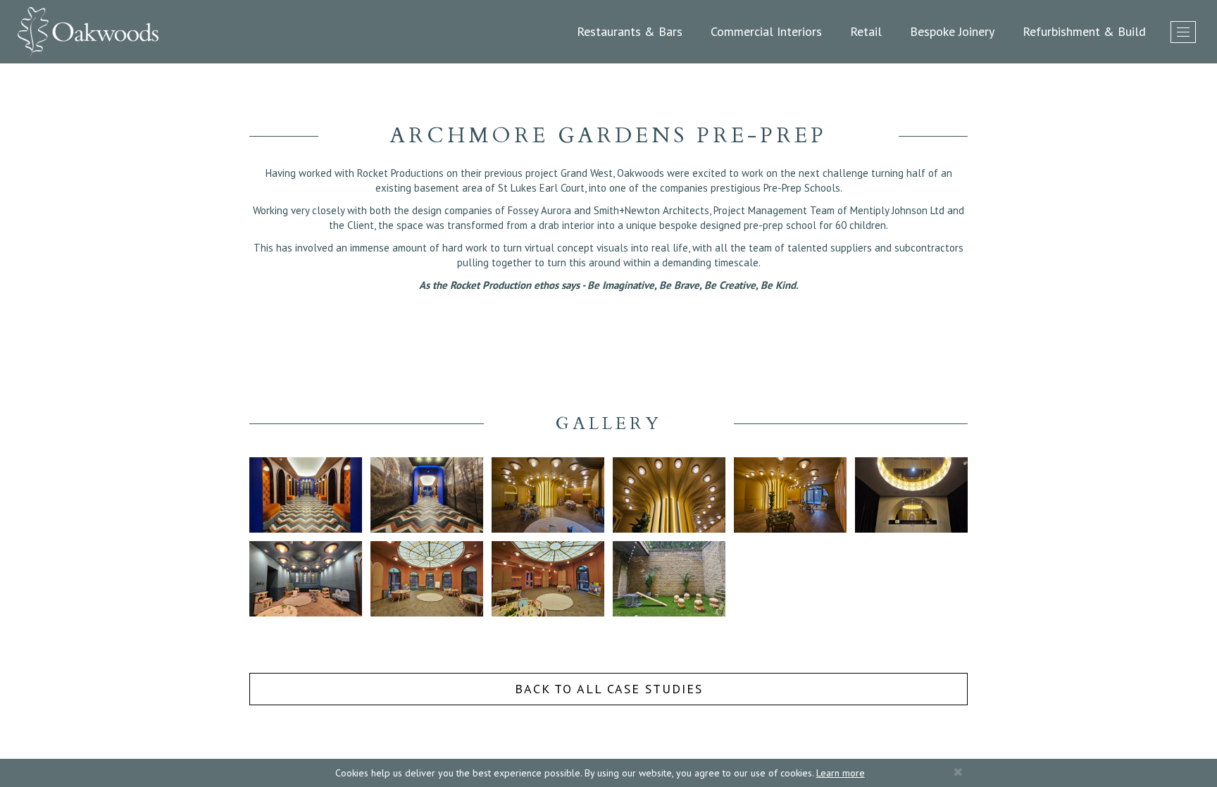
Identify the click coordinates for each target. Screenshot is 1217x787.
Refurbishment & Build (1084, 31)
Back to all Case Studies (609, 689)
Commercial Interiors (766, 31)
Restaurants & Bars (629, 31)
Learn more (840, 773)
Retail (866, 31)
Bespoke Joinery (952, 31)
